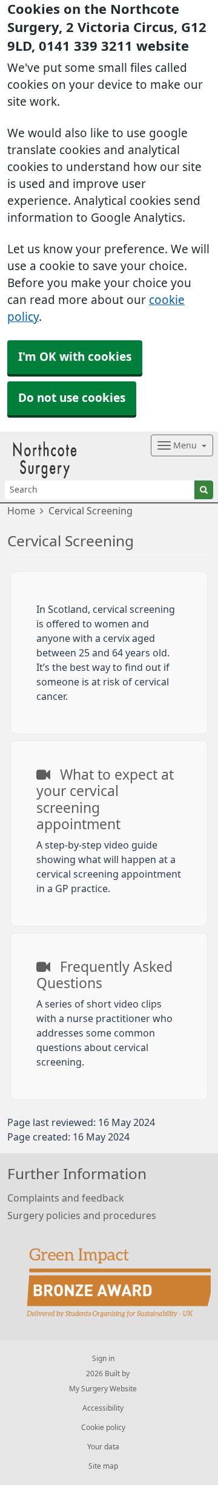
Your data (103, 1447)
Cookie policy (103, 1427)
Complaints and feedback (65, 1198)
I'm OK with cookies (74, 357)
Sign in (103, 1358)
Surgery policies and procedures (81, 1215)
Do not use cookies (71, 398)
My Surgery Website (103, 1389)
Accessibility (103, 1408)
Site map (103, 1466)
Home (21, 511)
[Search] (203, 489)
